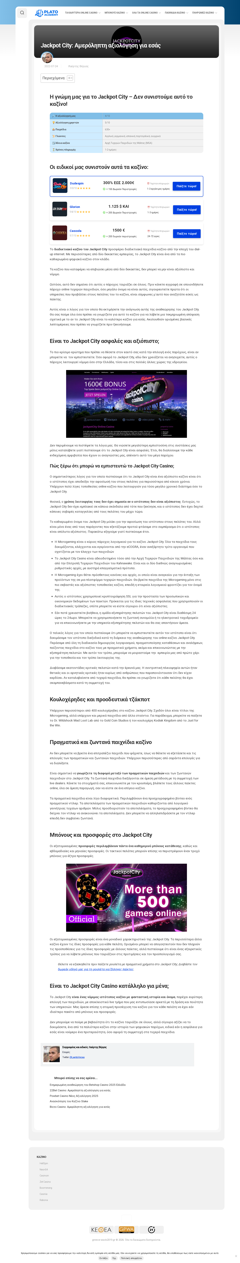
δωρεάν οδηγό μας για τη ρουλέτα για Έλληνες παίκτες (96, 969)
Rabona (44, 1200)
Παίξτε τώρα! (186, 186)
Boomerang (46, 1188)
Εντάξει (104, 1258)
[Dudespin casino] (61, 186)
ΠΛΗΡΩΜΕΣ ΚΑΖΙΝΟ (203, 12)
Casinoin (44, 1175)
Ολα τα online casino (145, 12)
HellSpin (44, 1163)
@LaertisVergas (77, 1057)
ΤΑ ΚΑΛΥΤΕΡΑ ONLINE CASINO (81, 12)
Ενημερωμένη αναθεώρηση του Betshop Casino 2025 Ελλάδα (88, 1084)
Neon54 (44, 1169)
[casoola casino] (61, 234)
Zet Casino (45, 1181)
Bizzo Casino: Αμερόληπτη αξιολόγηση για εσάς (80, 1106)
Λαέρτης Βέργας (78, 66)
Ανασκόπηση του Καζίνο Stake (69, 1101)
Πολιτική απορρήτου (131, 1258)
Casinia (43, 1194)
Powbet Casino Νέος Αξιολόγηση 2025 (74, 1096)
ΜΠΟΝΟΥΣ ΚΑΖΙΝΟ (115, 12)
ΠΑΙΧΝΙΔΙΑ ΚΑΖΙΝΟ (175, 12)
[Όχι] (236, 1256)
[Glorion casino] (61, 210)
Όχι (114, 1258)
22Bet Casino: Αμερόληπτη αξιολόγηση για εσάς (80, 1090)
